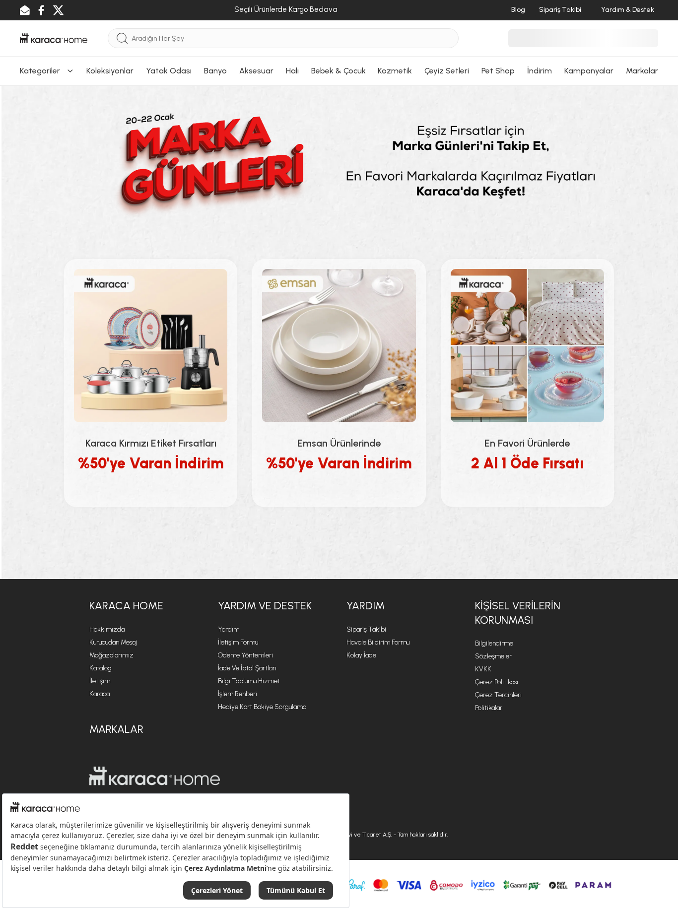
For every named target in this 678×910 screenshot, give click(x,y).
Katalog (100, 668)
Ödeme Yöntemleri (245, 655)
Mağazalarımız (111, 655)
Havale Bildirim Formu (377, 642)
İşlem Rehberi (237, 694)
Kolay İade (361, 655)
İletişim (99, 681)
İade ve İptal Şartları (247, 668)
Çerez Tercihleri (498, 695)
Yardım (228, 629)
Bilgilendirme (494, 643)
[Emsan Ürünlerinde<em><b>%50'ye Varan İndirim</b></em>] (338, 345)
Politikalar (488, 708)
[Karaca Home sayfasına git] (154, 776)
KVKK (483, 669)
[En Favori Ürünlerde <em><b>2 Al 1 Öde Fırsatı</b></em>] (527, 345)
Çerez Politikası (496, 682)
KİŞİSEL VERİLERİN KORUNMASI (517, 613)
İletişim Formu (238, 642)
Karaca (99, 694)
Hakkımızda (107, 629)
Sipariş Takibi (366, 629)
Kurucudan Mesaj (113, 642)
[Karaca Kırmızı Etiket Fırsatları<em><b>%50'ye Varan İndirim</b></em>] (150, 345)
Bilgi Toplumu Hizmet (249, 681)
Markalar (116, 729)
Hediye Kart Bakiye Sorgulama (262, 707)
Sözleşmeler (493, 656)
